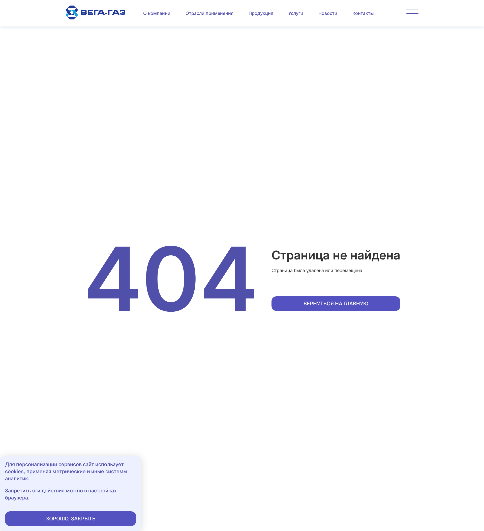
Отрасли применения (209, 13)
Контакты (363, 13)
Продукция (261, 13)
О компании (156, 13)
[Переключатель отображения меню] (412, 13)
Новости (327, 13)
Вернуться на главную (336, 304)
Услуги (295, 13)
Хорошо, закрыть (71, 519)
